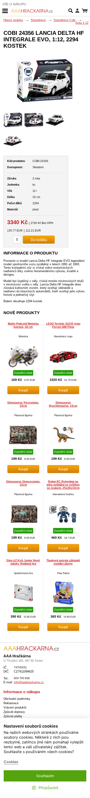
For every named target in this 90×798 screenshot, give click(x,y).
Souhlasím (45, 775)
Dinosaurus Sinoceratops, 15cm (23, 483)
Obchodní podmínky (16, 698)
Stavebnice (38, 20)
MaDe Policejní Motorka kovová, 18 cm (23, 325)
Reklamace (10, 703)
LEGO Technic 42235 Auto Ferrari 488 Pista (63, 325)
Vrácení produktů (14, 707)
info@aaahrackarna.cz (29, 682)
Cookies (11, 762)
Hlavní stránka (13, 20)
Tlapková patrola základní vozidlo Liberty (63, 562)
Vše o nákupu (14, 4)
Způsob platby (12, 716)
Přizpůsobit (48, 787)
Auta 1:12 (81, 23)
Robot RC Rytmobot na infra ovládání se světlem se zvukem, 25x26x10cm (63, 485)
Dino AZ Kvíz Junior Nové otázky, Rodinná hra (23, 562)
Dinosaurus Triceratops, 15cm (23, 404)
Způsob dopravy (14, 712)
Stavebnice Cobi (64, 20)
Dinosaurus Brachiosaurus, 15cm (63, 404)
